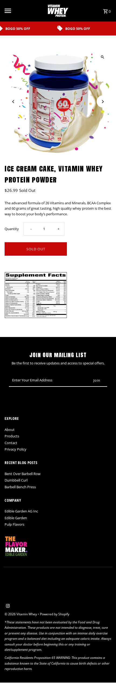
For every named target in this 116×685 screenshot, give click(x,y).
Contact (11, 442)
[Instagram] (7, 606)
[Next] (103, 102)
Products (12, 436)
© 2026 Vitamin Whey (21, 614)
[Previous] (13, 102)
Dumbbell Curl (16, 480)
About (10, 429)
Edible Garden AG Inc (21, 511)
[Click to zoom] (103, 57)
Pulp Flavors (14, 524)
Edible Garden (16, 517)
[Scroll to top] (104, 671)
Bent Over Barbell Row (22, 473)
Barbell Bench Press (20, 486)
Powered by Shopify (54, 614)
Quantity (12, 228)
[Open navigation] (24, 10)
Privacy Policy (15, 449)
